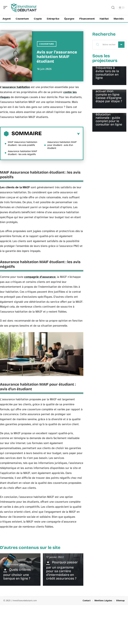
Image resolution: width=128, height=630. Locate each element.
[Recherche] (113, 7)
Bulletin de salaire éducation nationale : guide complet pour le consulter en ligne (109, 117)
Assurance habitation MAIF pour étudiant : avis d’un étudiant (62, 145)
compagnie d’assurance (40, 277)
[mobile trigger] (6, 7)
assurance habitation (16, 87)
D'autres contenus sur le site (30, 547)
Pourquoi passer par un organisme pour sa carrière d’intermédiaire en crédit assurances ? (62, 570)
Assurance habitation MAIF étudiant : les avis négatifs (22, 153)
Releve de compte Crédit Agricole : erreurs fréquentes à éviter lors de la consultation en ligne (109, 68)
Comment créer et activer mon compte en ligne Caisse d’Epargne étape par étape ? (109, 94)
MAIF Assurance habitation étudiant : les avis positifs (22, 144)
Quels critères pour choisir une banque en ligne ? (17, 574)
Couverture (46, 44)
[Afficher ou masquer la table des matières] (61, 134)
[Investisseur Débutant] (24, 7)
